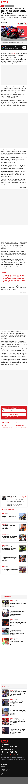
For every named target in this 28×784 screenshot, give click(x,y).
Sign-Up (2, 774)
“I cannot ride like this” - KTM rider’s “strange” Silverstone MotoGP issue (14, 276)
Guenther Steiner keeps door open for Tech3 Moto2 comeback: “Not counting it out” (18, 622)
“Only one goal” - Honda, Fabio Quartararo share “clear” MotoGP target (17, 702)
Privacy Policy (4, 418)
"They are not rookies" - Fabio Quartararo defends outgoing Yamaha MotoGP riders (17, 613)
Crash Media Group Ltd (9, 755)
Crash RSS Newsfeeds (5, 769)
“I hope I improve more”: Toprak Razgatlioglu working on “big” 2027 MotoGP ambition (18, 693)
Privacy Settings (4, 772)
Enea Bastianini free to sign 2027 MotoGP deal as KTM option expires (10, 537)
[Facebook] (3, 747)
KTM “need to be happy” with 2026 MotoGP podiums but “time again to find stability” (14, 280)
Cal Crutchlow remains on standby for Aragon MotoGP (17, 640)
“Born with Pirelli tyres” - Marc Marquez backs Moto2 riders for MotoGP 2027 (17, 721)
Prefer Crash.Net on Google (12, 46)
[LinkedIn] (16, 747)
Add (24, 47)
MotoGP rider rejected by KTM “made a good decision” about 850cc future (9, 527)
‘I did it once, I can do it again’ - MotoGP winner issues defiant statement (9, 559)
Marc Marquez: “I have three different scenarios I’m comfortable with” (21, 426)
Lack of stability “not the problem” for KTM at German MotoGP (9, 516)
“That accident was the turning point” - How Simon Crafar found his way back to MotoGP (18, 731)
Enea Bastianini (5, 52)
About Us (3, 766)
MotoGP (7, 6)
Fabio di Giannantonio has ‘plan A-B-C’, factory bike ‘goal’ (7, 426)
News (12, 6)
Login (2, 773)
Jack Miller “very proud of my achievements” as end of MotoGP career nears (18, 712)
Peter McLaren (4, 22)
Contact (3, 767)
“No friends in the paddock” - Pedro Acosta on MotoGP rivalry (18, 602)
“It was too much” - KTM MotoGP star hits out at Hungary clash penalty (10, 569)
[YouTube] (12, 747)
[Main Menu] (26, 2)
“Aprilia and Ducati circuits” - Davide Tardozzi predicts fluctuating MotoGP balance (17, 632)
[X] (7, 747)
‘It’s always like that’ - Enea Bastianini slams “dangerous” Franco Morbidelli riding (9, 548)
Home (2, 6)
